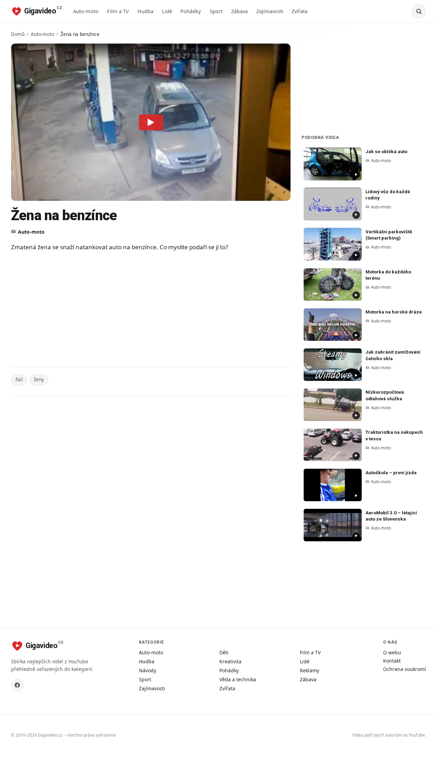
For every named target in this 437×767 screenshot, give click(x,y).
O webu (392, 652)
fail (19, 379)
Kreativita (230, 661)
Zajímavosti (269, 11)
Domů (18, 34)
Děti (224, 652)
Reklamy (309, 670)
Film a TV (118, 11)
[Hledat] (418, 11)
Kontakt (392, 660)
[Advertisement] (149, 310)
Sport (216, 11)
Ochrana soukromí (404, 669)
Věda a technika (237, 679)
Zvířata (299, 11)
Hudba (145, 11)
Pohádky (190, 11)
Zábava (239, 11)
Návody (147, 670)
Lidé (167, 11)
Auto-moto (85, 11)
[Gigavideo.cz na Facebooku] (17, 685)
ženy (39, 379)
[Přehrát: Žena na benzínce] (151, 122)
